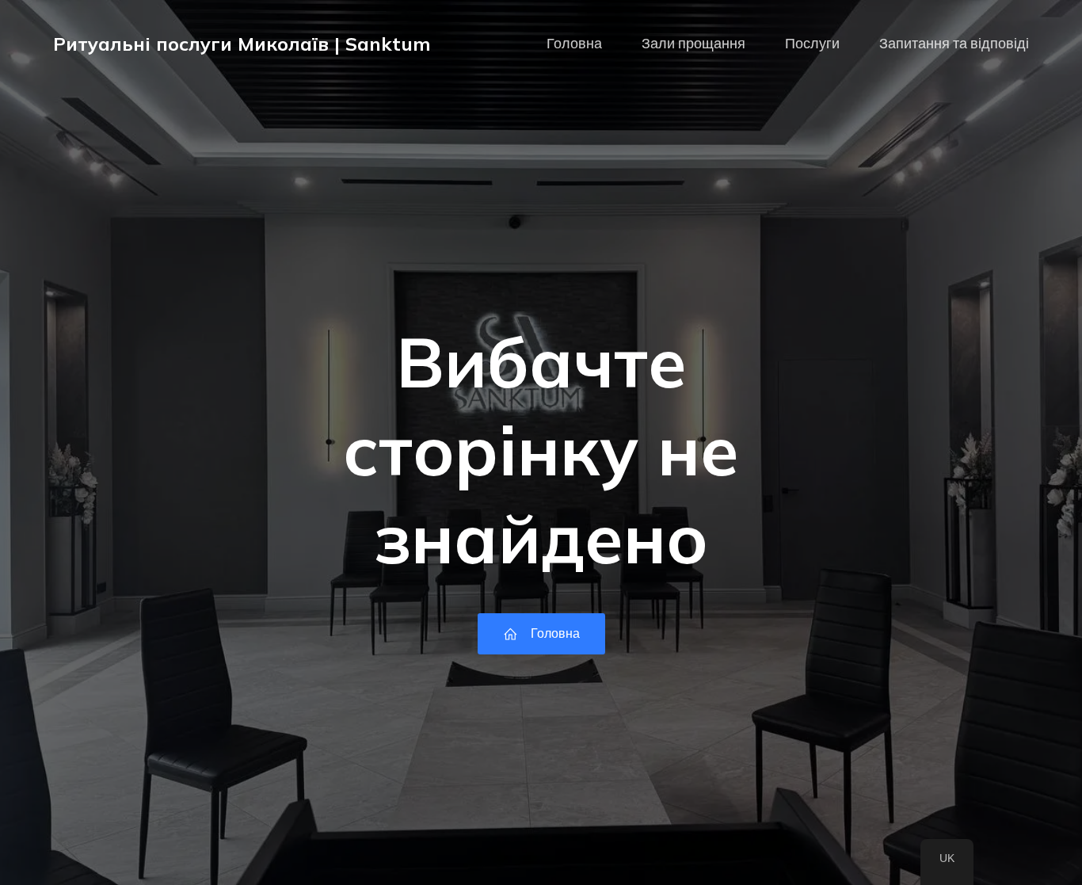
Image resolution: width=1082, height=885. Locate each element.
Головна (574, 43)
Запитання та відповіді (954, 43)
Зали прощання (693, 43)
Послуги (812, 43)
